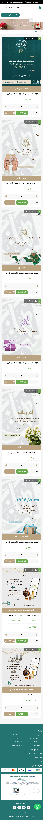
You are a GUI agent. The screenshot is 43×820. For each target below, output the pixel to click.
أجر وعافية (21, 447)
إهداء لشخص (31, 99)
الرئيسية (39, 32)
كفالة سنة (32, 627)
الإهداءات (37, 745)
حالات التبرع (36, 735)
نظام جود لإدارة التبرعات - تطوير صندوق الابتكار (21, 816)
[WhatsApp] (19, 807)
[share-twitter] (36, 38)
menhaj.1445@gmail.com (32, 761)
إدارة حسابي (16, 742)
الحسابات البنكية (14, 735)
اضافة (20, 113)
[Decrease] (6, 107)
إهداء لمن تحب (21, 88)
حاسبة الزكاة (16, 745)
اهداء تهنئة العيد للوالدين (21, 690)
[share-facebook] (32, 38)
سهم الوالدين (31, 700)
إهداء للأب (21, 268)
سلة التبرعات (36, 742)
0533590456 (36, 757)
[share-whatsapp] (26, 38)
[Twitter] (28, 807)
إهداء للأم (21, 178)
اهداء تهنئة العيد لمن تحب (21, 610)
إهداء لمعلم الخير (21, 537)
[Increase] (37, 107)
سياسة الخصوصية (34, 738)
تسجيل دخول (19, 8)
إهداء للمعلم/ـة (30, 547)
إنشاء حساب (10, 8)
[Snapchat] (24, 807)
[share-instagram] (29, 38)
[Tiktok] (14, 807)
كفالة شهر (32, 621)
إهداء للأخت (21, 357)
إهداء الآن (8, 113)
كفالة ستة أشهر (16, 621)
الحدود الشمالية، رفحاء (32, 754)
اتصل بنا (17, 738)
